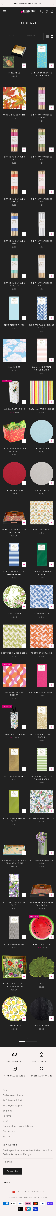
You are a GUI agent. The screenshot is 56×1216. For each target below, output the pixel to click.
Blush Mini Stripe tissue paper (42, 368)
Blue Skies (14, 367)
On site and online (41, 1076)
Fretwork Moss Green (14, 653)
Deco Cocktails (41, 530)
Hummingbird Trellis (41, 818)
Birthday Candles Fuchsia (14, 158)
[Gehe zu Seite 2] (34, 1038)
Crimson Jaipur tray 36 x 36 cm (14, 531)
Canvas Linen (41, 490)
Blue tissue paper (14, 325)
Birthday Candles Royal (14, 242)
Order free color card (14, 1095)
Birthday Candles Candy (41, 116)
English (7, 1182)
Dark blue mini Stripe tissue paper (14, 573)
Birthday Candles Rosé (41, 200)
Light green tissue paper (14, 819)
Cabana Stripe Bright (41, 409)
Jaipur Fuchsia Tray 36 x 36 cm (41, 903)
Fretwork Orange (41, 653)
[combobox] (9, 1182)
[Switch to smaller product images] (52, 36)
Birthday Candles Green (41, 158)
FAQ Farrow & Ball (12, 1100)
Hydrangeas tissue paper (14, 903)
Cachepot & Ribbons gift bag (14, 449)
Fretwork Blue (41, 614)
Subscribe (12, 1171)
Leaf (41, 984)
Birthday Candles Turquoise (14, 284)
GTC (5, 1121)
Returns (7, 1115)
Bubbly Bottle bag (14, 409)
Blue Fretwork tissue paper (42, 326)
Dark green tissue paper (41, 573)
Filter (11, 36)
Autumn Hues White (14, 115)
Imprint (7, 1136)
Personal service (14, 1076)
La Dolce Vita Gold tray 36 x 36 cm (14, 985)
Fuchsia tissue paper (41, 692)
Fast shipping (14, 1061)
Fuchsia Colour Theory (14, 693)
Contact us (9, 1131)
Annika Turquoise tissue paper (41, 74)
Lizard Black (41, 1026)
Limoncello (14, 1026)
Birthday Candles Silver (41, 242)
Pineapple (14, 73)
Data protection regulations (18, 1126)
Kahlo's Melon (41, 944)
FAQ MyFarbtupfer (13, 1105)
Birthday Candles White (41, 284)
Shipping (7, 1110)
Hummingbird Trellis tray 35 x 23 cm (14, 861)
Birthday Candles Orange (14, 200)
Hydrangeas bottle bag (41, 861)
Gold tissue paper (14, 776)
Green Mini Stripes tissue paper (41, 777)
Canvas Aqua (41, 448)
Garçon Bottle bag (14, 734)
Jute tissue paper (14, 944)
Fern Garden (14, 614)
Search (6, 1090)
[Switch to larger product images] (47, 36)
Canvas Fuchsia (14, 490)
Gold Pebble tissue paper (41, 735)
